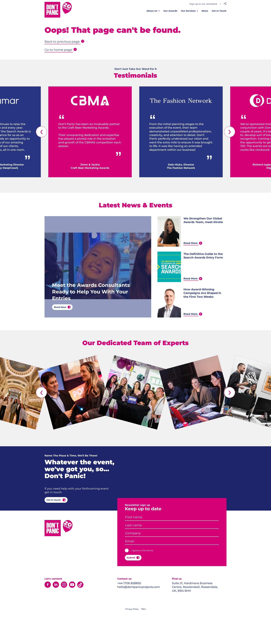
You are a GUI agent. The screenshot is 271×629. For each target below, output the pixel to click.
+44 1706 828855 (129, 583)
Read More (60, 307)
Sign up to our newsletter (203, 4)
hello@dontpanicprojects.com (138, 587)
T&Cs (143, 609)
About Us (151, 10)
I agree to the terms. (142, 550)
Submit (131, 557)
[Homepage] (58, 10)
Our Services (188, 10)
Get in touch (53, 499)
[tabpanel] (90, 131)
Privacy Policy (132, 609)
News (205, 10)
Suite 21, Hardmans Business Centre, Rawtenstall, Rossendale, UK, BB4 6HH (195, 586)
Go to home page (58, 50)
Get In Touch (219, 10)
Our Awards (170, 10)
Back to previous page (62, 41)
